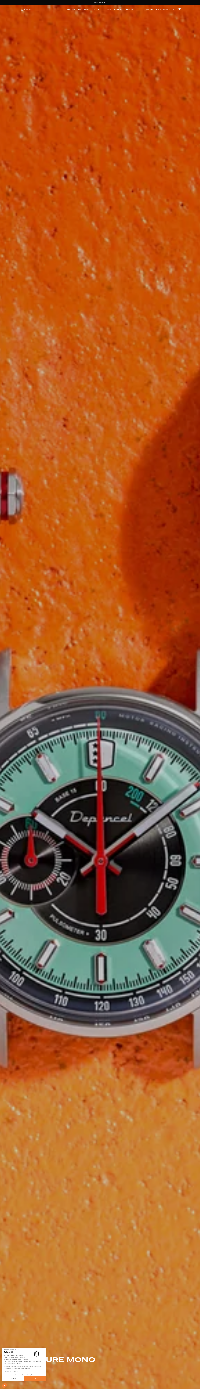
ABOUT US (96, 9)
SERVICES (129, 9)
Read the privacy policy (11, 1372)
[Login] (174, 9)
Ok (35, 1379)
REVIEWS (107, 9)
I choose (13, 1379)
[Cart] (178, 9)
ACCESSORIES (83, 9)
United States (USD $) (152, 9)
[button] (4, 1385)
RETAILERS (118, 9)
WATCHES (71, 9)
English (165, 9)
